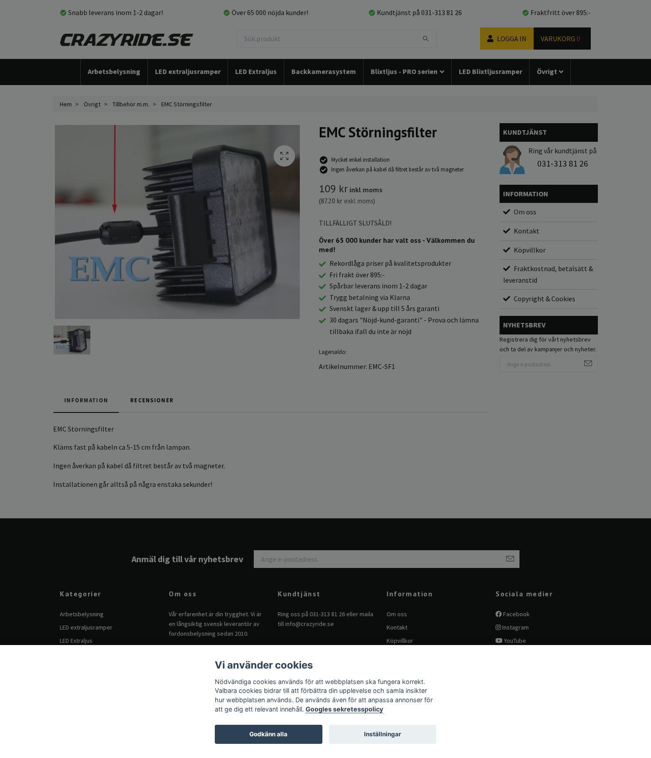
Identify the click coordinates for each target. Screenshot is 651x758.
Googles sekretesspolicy (344, 709)
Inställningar (382, 734)
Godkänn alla (268, 734)
